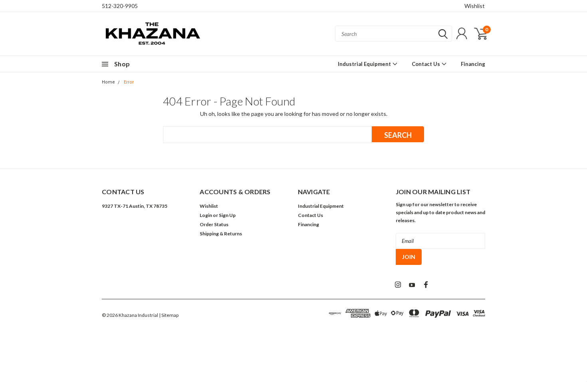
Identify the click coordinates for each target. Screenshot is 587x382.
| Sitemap (168, 315)
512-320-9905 (120, 5)
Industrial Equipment (365, 64)
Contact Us (426, 64)
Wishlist (474, 5)
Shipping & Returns (221, 234)
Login (206, 215)
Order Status (214, 224)
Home (108, 82)
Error (129, 82)
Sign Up (227, 215)
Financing (473, 64)
